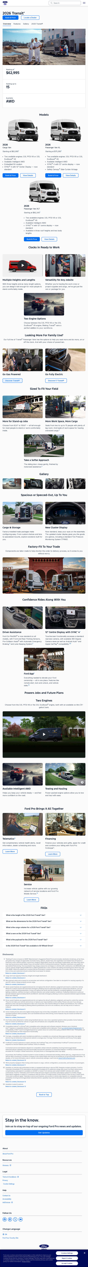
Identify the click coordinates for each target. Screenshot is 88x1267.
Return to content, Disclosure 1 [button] (15, 973)
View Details (28, 175)
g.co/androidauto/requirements (72, 1028)
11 (82, 782)
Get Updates (44, 1132)
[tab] (7, 24)
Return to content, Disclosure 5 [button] (15, 1009)
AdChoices (6, 1202)
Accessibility (7, 1199)
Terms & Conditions (9, 1177)
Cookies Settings (67, 1253)
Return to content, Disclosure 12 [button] (16, 1081)
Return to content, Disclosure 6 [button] (15, 1017)
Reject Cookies (67, 1258)
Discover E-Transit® (56, 381)
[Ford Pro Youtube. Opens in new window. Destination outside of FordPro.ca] (21, 1219)
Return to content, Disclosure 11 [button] (16, 1065)
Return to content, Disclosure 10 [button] (16, 1060)
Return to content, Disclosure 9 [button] (15, 1040)
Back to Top (44, 1095)
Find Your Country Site (10, 1238)
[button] (84, 3)
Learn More (10, 851)
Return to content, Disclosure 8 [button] (15, 1033)
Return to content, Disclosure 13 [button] (16, 1086)
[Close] (84, 1253)
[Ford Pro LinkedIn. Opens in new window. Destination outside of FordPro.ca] (10, 1219)
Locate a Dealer (30, 18)
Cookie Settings (8, 1184)
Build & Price (10, 18)
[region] (44, 1258)
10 (29, 685)
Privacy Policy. (26, 1261)
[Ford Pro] (5, 3)
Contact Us (6, 1195)
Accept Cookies (67, 1263)
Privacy (5, 1180)
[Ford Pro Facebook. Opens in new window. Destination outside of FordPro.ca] (5, 1219)
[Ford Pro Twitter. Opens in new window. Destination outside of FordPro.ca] (15, 1219)
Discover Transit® (12, 381)
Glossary (6, 1165)
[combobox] (67, 3)
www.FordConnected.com (66, 1058)
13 (37, 893)
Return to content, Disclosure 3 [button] (15, 984)
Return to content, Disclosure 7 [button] (15, 1024)
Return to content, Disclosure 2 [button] (15, 978)
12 (14, 838)
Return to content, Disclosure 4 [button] (15, 997)
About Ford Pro (8, 1154)
